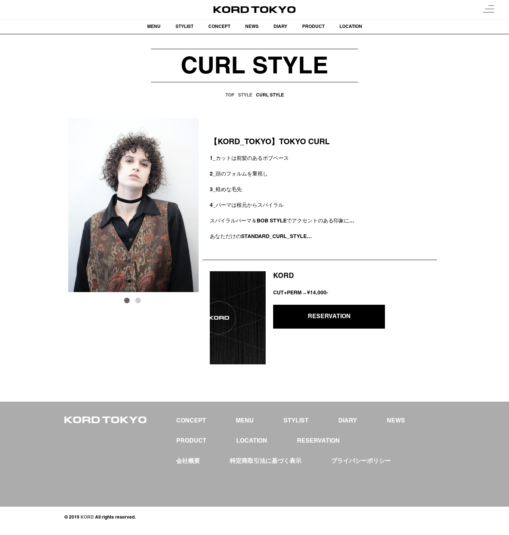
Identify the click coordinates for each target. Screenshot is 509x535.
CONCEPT (219, 27)
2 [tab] (139, 301)
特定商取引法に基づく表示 (265, 461)
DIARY (280, 27)
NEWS (252, 27)
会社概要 (188, 461)
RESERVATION (329, 316)
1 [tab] (128, 301)
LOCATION (350, 27)
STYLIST (184, 27)
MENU (154, 27)
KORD (87, 517)
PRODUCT (313, 27)
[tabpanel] (133, 205)
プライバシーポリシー (361, 461)
